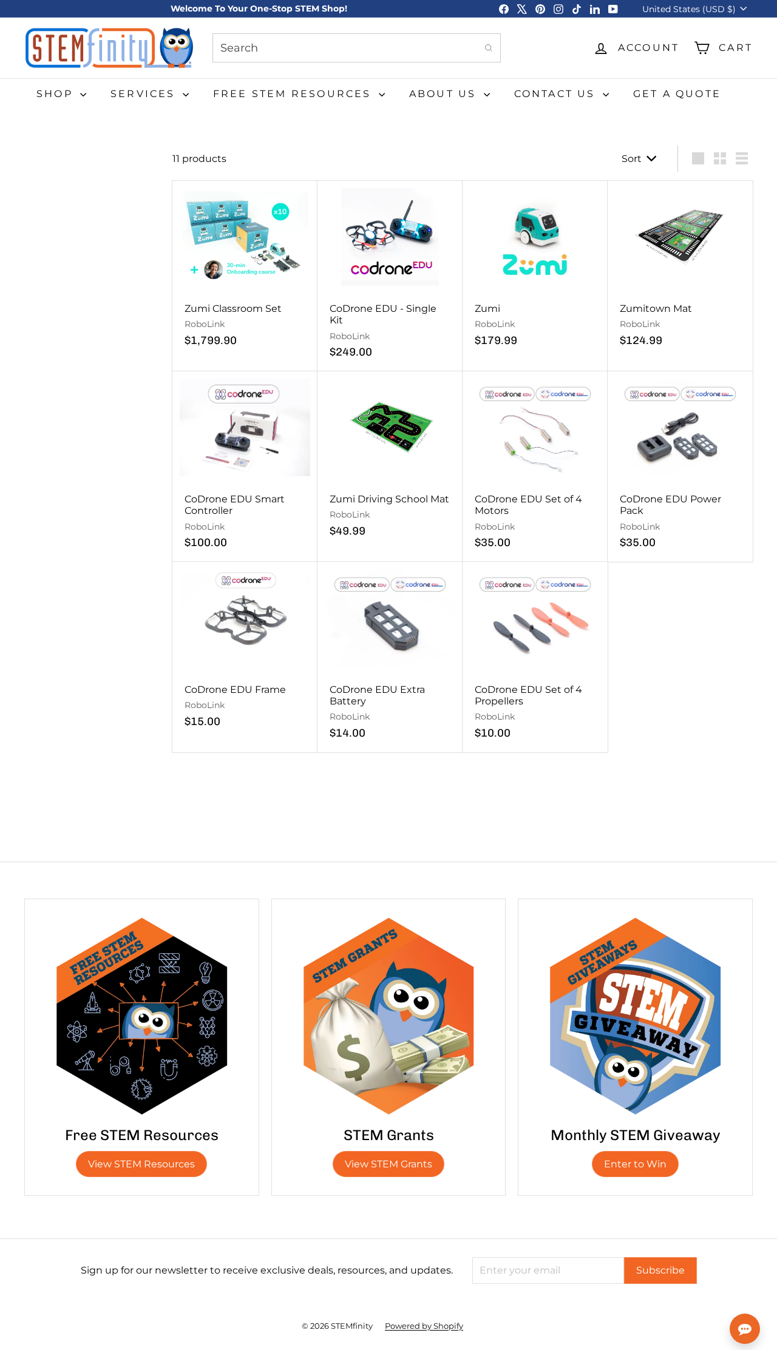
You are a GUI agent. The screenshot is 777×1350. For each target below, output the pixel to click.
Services (145, 94)
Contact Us (557, 94)
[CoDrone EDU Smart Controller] (244, 466)
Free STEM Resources (294, 94)
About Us (445, 94)
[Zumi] (535, 270)
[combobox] (356, 47)
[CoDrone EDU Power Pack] (680, 466)
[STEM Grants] (388, 1016)
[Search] (489, 47)
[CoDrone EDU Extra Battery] (390, 657)
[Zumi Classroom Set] (244, 270)
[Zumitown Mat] (680, 270)
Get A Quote (677, 94)
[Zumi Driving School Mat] (390, 460)
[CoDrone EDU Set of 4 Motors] (535, 466)
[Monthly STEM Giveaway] (635, 1016)
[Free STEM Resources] (141, 1016)
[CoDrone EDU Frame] (244, 651)
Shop (56, 94)
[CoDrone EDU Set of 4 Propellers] (535, 657)
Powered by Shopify (424, 1326)
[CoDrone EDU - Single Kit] (390, 276)
